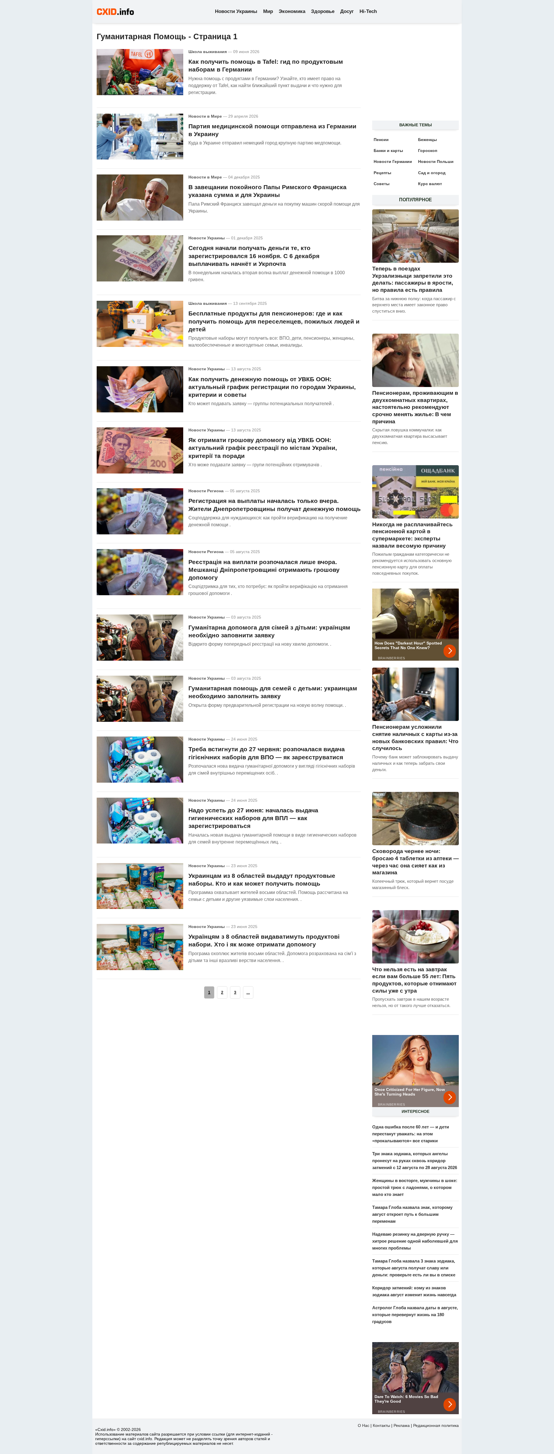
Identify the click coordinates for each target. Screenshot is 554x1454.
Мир (268, 11)
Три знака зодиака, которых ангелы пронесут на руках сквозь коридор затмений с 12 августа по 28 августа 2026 (414, 1160)
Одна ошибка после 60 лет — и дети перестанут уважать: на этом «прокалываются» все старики (410, 1133)
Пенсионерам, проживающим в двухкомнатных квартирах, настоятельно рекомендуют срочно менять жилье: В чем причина (415, 407)
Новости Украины (236, 11)
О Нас (363, 1425)
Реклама (402, 1425)
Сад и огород (432, 172)
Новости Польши (436, 161)
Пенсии (381, 139)
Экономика (292, 11)
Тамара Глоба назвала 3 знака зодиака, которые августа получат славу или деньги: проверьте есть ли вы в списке (413, 1267)
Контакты (381, 1425)
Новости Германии (393, 161)
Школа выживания (207, 51)
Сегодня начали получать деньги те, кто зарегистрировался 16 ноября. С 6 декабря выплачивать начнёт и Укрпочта (253, 256)
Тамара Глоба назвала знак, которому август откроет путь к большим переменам (412, 1214)
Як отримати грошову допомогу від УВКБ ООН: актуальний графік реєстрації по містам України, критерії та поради (262, 448)
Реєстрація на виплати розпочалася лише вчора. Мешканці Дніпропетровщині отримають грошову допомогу (264, 570)
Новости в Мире (205, 116)
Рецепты (382, 172)
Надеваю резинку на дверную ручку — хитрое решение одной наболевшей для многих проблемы (415, 1241)
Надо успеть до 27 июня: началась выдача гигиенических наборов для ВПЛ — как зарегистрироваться (253, 818)
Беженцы (427, 139)
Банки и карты (388, 150)
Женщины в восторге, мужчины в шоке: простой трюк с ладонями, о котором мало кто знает (414, 1187)
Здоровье (322, 11)
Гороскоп (427, 150)
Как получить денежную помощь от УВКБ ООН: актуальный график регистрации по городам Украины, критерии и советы (272, 387)
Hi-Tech (368, 11)
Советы (382, 183)
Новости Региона (206, 491)
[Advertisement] (412, 75)
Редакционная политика (436, 1425)
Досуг (347, 11)
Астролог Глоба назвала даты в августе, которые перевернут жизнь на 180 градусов (415, 1314)
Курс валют (430, 183)
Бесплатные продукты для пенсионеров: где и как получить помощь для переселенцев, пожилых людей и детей (274, 321)
